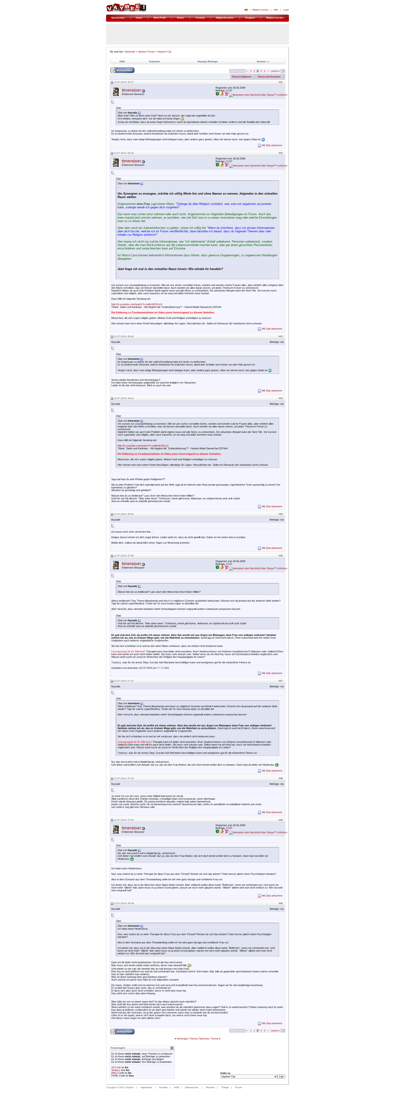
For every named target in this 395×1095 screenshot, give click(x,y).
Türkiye (225, 1087)
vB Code (116, 1067)
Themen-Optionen (241, 76)
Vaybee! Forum (146, 51)
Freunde (200, 17)
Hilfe (276, 9)
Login (286, 9)
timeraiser (131, 90)
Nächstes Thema (208, 1038)
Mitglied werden (260, 9)
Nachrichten (118, 17)
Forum (238, 1087)
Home (139, 17)
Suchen (261, 61)
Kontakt (163, 1087)
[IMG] (114, 1072)
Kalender (154, 61)
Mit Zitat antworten (272, 145)
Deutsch (210, 1087)
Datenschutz (191, 1087)
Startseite (130, 51)
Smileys (115, 1070)
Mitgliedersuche (225, 17)
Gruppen (250, 17)
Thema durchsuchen (269, 76)
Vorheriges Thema (187, 1038)
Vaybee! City (164, 51)
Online (180, 17)
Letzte (275, 71)
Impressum (146, 1087)
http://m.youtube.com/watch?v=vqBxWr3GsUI (136, 304)
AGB (176, 1087)
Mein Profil (160, 17)
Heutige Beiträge (208, 61)
